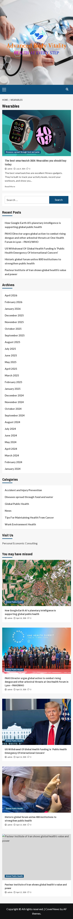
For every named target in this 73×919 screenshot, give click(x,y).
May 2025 (10, 362)
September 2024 (15, 415)
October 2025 (13, 328)
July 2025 (10, 348)
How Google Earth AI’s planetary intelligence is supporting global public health (33, 224)
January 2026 (13, 308)
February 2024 (13, 462)
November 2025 (14, 322)
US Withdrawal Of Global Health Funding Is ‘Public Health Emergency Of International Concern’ (35, 250)
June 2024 (11, 435)
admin (9, 169)
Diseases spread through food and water (23, 152)
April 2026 (11, 295)
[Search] (67, 89)
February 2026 (13, 302)
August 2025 (12, 342)
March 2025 (12, 375)
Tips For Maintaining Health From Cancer (29, 517)
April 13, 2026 (21, 825)
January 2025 (13, 388)
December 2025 (14, 315)
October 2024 (13, 408)
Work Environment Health (20, 524)
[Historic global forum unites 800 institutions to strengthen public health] (36, 789)
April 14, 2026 (21, 757)
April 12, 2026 (21, 892)
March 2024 (12, 455)
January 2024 (13, 468)
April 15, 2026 (21, 689)
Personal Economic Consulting (20, 543)
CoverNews (52, 909)
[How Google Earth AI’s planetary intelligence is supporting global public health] (36, 583)
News (8, 510)
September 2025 (15, 335)
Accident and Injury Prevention (23, 490)
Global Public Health (17, 503)
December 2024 (14, 395)
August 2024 (12, 422)
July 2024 (10, 428)
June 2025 (11, 355)
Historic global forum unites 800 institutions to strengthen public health (33, 261)
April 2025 (11, 368)
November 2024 (14, 402)
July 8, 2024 (20, 169)
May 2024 (10, 442)
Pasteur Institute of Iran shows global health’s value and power (35, 272)
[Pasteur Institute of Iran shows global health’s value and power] (36, 857)
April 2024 (11, 448)
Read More (10, 186)
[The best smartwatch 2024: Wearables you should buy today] (36, 133)
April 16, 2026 (21, 618)
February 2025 (13, 382)
